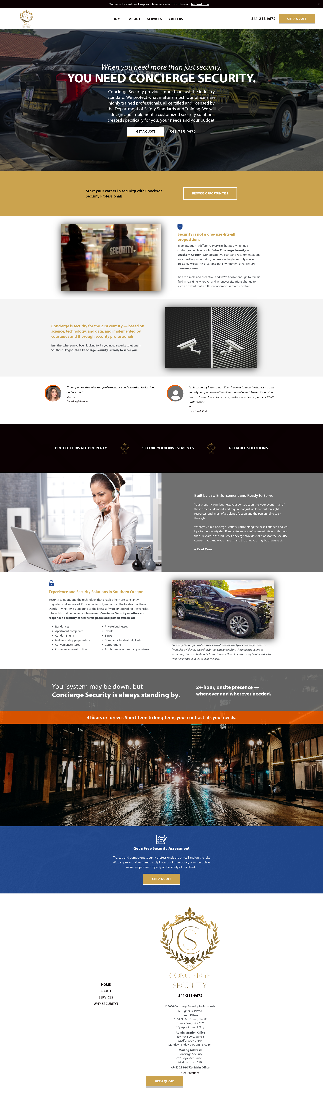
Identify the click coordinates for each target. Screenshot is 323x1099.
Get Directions (190, 1073)
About (134, 18)
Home (117, 18)
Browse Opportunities (210, 193)
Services (154, 18)
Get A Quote (296, 19)
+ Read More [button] (203, 549)
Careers (176, 18)
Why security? (106, 1003)
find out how (200, 4)
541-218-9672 (263, 18)
